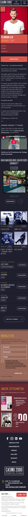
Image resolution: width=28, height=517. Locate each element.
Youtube (20, 125)
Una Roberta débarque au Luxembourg (8, 286)
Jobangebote (14, 447)
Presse (14, 450)
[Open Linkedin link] (16, 439)
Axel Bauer (18, 249)
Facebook (4, 125)
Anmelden (18, 373)
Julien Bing (4, 274)
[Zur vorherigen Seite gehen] (3, 9)
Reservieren (14, 59)
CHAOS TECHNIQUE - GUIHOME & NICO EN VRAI (7, 251)
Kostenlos (22, 265)
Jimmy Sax (17, 229)
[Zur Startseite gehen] (6, 3)
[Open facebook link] (7, 439)
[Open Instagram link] (11, 439)
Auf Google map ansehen (15, 487)
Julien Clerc (5, 229)
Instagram (11, 125)
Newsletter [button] (14, 443)
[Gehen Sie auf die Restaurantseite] (20, 201)
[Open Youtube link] (20, 439)
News (14, 462)
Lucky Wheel (5, 264)
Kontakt (14, 458)
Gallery (14, 454)
